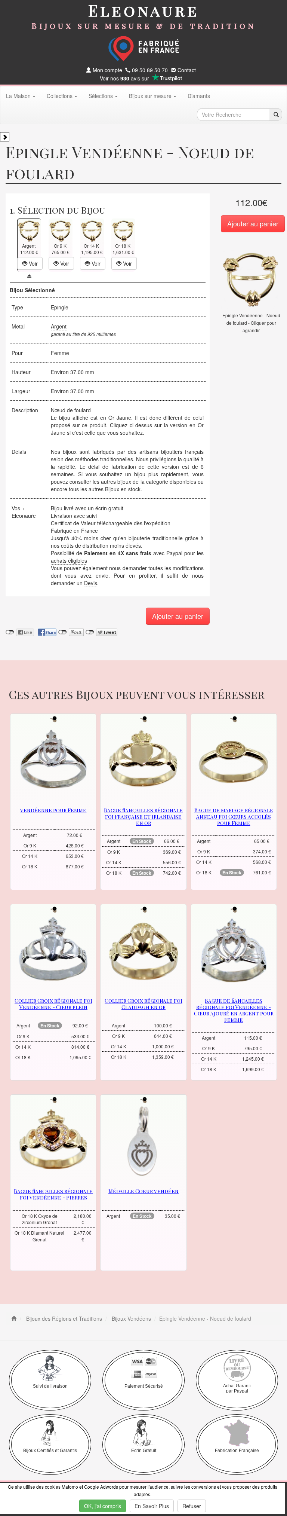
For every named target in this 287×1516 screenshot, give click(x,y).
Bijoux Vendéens (130, 1318)
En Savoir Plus (152, 1506)
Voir (32, 263)
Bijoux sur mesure (150, 96)
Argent (59, 326)
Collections (59, 96)
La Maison (18, 96)
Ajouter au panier (252, 223)
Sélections (101, 96)
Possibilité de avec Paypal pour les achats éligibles (127, 556)
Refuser (191, 1506)
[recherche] (275, 114)
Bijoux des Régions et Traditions (63, 1318)
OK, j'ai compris (102, 1506)
